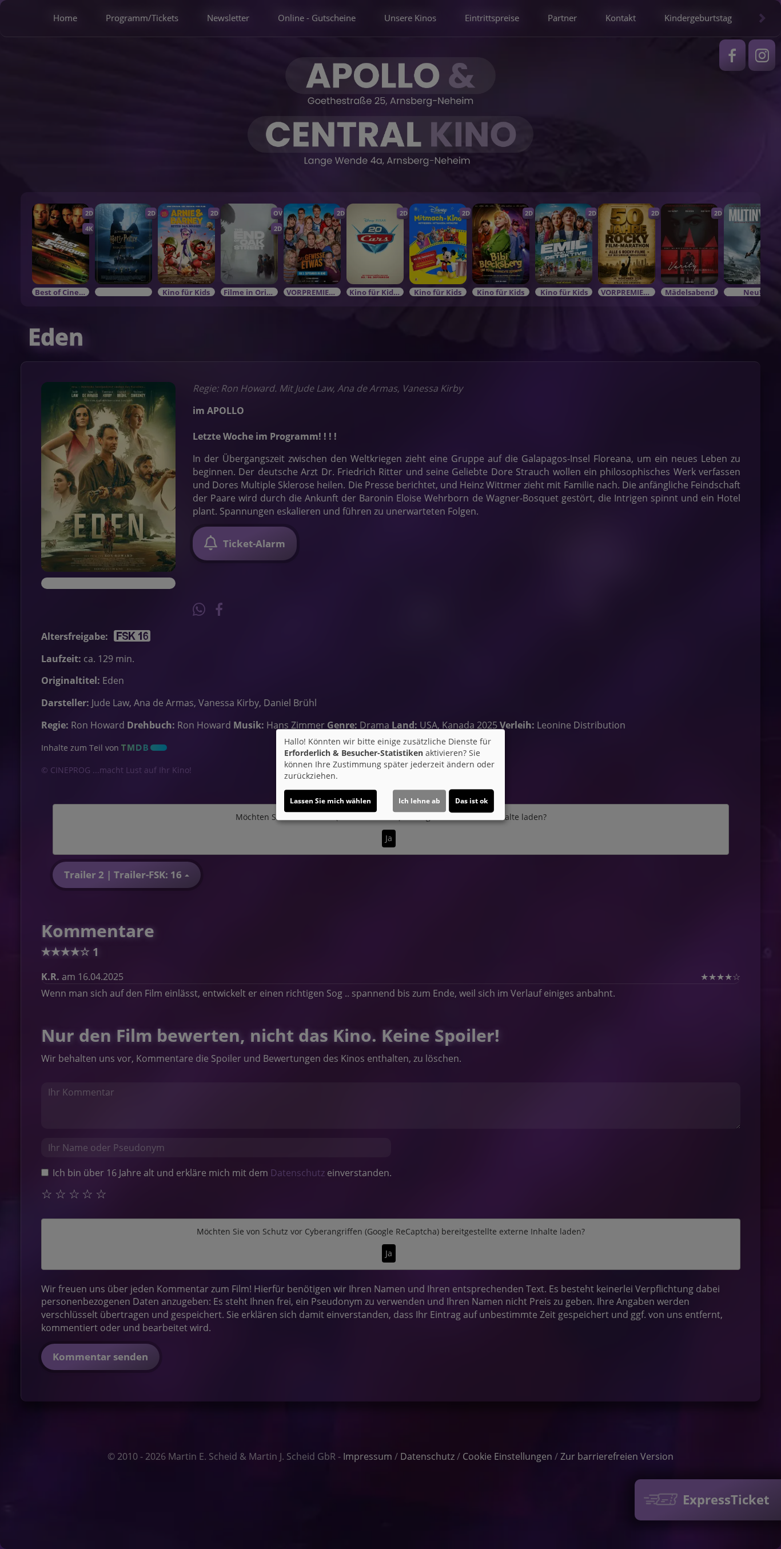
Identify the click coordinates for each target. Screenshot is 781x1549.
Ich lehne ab (419, 801)
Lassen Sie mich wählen (330, 801)
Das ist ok (471, 801)
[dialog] (390, 775)
